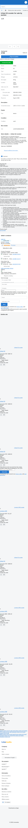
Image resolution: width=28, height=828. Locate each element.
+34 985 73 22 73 (16, 258)
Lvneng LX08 (3, 661)
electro (14, 113)
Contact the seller (6, 62)
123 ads (7, 242)
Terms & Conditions (6, 775)
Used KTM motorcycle (15, 735)
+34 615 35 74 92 (16, 264)
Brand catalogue (5, 785)
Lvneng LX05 (3, 511)
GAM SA (3, 239)
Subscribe (4, 471)
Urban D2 (2, 351)
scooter (15, 71)
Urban (14, 65)
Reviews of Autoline (6, 783)
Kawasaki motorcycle (17, 732)
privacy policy (20, 306)
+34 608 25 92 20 (16, 254)
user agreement (4, 308)
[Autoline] (6, 10)
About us (4, 749)
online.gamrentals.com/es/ (7, 268)
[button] (26, 2)
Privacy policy (5, 778)
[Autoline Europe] (9, 2)
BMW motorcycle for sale (6, 734)
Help (3, 751)
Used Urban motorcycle (18, 730)
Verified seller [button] (6, 240)
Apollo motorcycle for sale (6, 730)
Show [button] (10, 254)
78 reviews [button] (13, 245)
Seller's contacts (5, 754)
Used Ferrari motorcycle (18, 734)
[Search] (25, 6)
